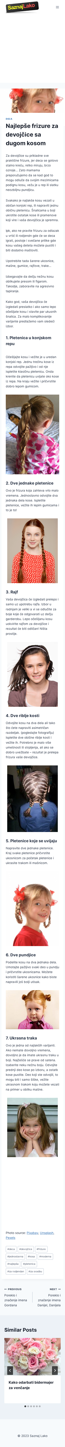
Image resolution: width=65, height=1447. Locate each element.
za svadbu (35, 1271)
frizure (41, 1249)
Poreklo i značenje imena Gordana (15, 1297)
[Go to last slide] (10, 1370)
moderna (45, 1256)
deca (11, 1249)
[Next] (55, 1370)
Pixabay (32, 1233)
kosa (31, 1256)
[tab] (25, 1406)
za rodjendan (15, 1271)
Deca (9, 118)
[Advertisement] (32, 48)
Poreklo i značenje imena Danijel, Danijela (49, 1297)
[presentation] (32, 1356)
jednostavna (15, 1256)
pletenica (29, 1263)
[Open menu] (57, 7)
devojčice (25, 1249)
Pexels (10, 1238)
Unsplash (46, 1233)
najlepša (13, 1263)
